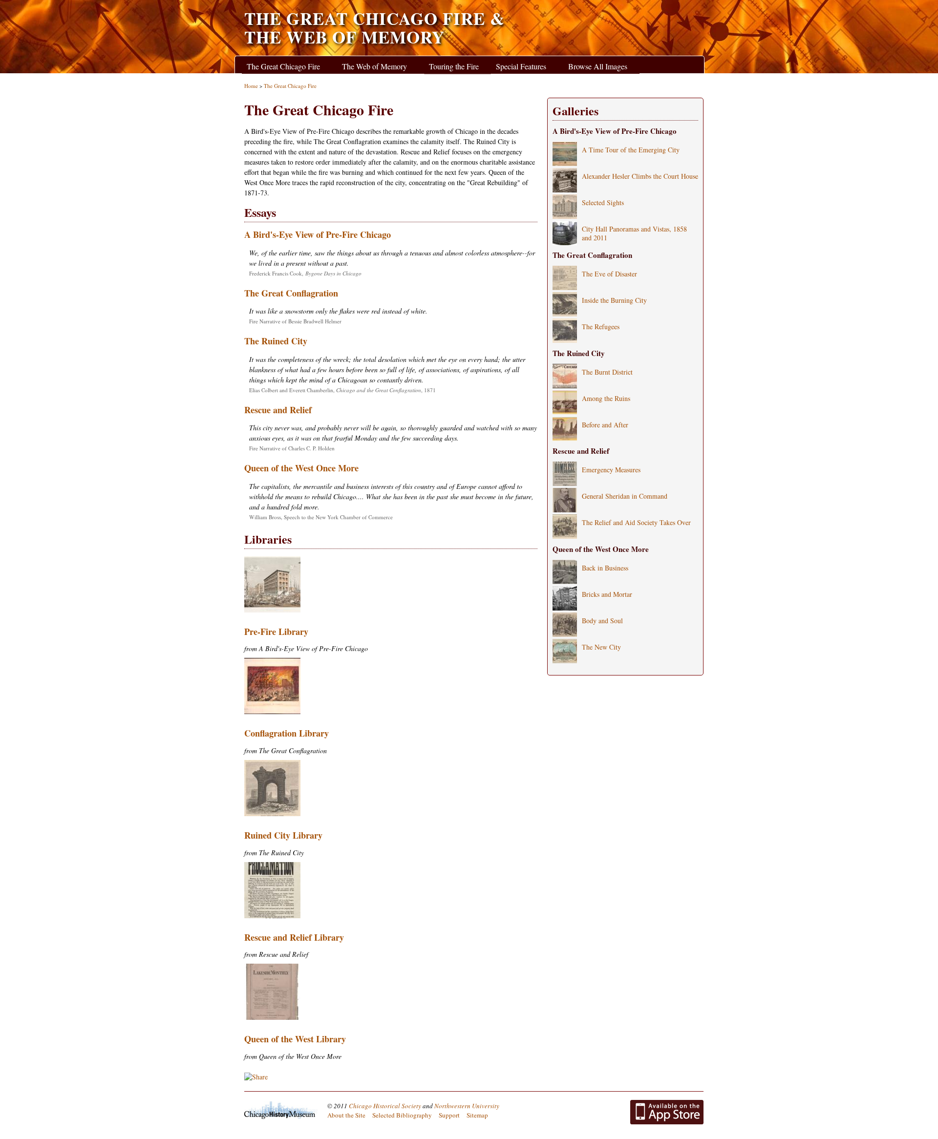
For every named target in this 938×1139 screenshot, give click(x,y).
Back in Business (605, 567)
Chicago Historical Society (385, 1105)
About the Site (346, 1115)
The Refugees (600, 326)
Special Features (521, 66)
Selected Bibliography (402, 1115)
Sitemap (477, 1115)
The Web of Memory (374, 66)
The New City (601, 647)
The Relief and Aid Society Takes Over (636, 522)
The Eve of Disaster (609, 273)
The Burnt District (607, 372)
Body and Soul (602, 620)
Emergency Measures (611, 469)
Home (251, 85)
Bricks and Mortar (607, 594)
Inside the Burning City (614, 300)
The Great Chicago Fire (283, 66)
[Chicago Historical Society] (281, 1110)
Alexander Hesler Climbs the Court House (640, 176)
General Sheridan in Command (624, 496)
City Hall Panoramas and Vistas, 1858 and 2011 (634, 233)
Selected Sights (603, 202)
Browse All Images (597, 66)
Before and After (605, 424)
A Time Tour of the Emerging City (631, 149)
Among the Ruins (606, 398)
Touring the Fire (454, 66)
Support (449, 1115)
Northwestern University (466, 1105)
